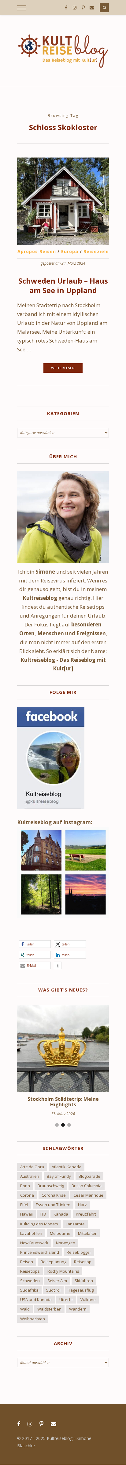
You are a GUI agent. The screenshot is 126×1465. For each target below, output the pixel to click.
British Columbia (87, 1185)
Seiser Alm (57, 1280)
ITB (43, 1214)
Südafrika (29, 1290)
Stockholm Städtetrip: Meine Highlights (63, 1102)
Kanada (61, 1214)
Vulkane (88, 1299)
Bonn (25, 1185)
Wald (25, 1309)
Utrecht (66, 1299)
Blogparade (89, 1176)
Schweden (30, 1280)
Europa (69, 251)
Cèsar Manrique (88, 1195)
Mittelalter (87, 1233)
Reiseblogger (79, 1252)
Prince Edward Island (39, 1252)
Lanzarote (75, 1224)
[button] (35, 944)
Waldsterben (49, 1309)
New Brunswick (34, 1243)
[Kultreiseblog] (63, 51)
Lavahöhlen (31, 1233)
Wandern (78, 1309)
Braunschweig (51, 1185)
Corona (27, 1195)
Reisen (26, 1261)
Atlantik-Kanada (66, 1166)
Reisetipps (30, 1271)
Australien (29, 1176)
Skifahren (84, 1280)
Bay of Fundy (59, 1176)
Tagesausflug (81, 1290)
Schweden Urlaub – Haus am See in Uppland (63, 285)
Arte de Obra (32, 1166)
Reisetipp (82, 1261)
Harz (82, 1204)
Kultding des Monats (39, 1224)
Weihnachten (32, 1319)
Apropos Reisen (36, 251)
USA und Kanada (36, 1299)
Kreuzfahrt (86, 1214)
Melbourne (60, 1233)
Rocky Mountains (63, 1271)
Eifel (24, 1204)
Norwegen (65, 1243)
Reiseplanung (53, 1261)
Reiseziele (96, 251)
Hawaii (26, 1214)
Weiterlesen (63, 368)
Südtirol (53, 1290)
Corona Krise (54, 1195)
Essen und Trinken (53, 1204)
